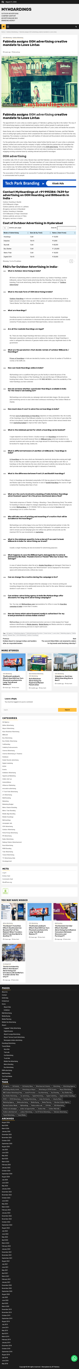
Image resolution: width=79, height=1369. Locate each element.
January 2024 (6, 1189)
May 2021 (5, 1270)
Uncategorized (7, 861)
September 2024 (7, 1173)
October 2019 (6, 1315)
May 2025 (5, 1155)
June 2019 (5, 1327)
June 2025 (5, 1152)
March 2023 (5, 1207)
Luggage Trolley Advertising (12, 1028)
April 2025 (5, 1158)
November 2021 (7, 1255)
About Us (5, 992)
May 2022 (5, 1237)
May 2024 (5, 1186)
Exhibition (7, 1010)
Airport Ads (7, 1007)
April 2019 (5, 1333)
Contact (4, 995)
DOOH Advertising (15, 1099)
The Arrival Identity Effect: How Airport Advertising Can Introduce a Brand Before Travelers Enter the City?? (13, 972)
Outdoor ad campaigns (10, 1108)
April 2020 (5, 1303)
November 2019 (7, 1312)
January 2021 (6, 1282)
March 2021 (5, 1276)
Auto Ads (7, 1049)
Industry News (57, 1099)
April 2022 (5, 1240)
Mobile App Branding (8, 814)
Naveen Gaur (11, 635)
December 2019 (7, 1309)
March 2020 (5, 1306)
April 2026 (5, 1125)
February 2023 (6, 1210)
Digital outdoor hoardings (67, 1096)
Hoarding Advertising (30, 1099)
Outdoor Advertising (18, 37)
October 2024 (6, 1170)
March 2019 (5, 1336)
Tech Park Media (7, 1076)
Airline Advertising (8, 725)
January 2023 (6, 1213)
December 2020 (7, 1285)
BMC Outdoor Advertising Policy (12, 1092)
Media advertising (22, 1102)
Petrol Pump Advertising (10, 833)
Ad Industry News (27, 1086)
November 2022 (7, 1219)
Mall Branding (6, 798)
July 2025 (5, 1149)
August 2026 (6, 1122)
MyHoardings (16, 9)
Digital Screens (8, 1031)
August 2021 (6, 1261)
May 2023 (5, 1204)
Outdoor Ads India (54, 1108)
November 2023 (7, 1195)
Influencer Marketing (8, 785)
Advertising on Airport (29, 1089)
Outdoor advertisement (10, 1112)
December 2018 (7, 1345)
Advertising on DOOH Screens (48, 1089)
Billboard (5, 735)
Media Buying (6, 1016)
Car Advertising (8, 1055)
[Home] (4, 26)
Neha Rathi (16, 687)
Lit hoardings (14, 459)
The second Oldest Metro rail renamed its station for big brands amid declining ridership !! (59, 641)
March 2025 (5, 1161)
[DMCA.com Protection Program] (5, 891)
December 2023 (7, 1192)
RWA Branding (6, 848)
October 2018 (6, 1348)
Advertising (56, 1086)
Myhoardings (16, 52)
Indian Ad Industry (44, 1099)
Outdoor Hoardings (17, 299)
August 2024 (6, 1177)
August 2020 (6, 1294)
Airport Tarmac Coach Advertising (14, 1037)
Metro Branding (8, 1064)
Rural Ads (5, 1079)
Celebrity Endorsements (10, 747)
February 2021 (6, 1279)
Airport (4, 1025)
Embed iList (5, 1001)
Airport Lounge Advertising (12, 1034)
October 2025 (6, 1140)
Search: (54, 228)
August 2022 (6, 1228)
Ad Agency (5, 722)
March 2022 (5, 1243)
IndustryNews (6, 782)
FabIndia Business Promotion (34, 633)
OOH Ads (48, 1105)
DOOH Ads (5, 998)
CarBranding (6, 744)
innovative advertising (9, 788)
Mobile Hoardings (7, 817)
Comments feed (7, 879)
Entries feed (6, 876)
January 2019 (6, 1342)
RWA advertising (7, 1070)
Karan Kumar (47, 633)
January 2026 (6, 1131)
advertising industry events (11, 1089)
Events (4, 769)
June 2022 (5, 1234)
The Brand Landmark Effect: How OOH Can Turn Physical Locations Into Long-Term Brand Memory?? (13, 680)
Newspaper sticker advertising (13, 1040)
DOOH (4, 766)
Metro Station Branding (9, 807)
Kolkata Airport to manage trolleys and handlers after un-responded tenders (20, 641)
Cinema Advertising (8, 750)
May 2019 (5, 1330)
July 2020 (5, 1297)
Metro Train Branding (9, 810)
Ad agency (10, 633)
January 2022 (6, 1249)
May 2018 (5, 1363)
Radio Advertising (7, 839)
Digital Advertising (37, 1096)
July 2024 (5, 1180)
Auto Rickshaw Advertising (36, 673)
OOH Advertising (7, 37)
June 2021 (5, 1267)
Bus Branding (55, 1092)
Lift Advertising (7, 795)
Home (4, 1004)
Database (5, 757)
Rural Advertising (7, 845)
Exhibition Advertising (9, 773)
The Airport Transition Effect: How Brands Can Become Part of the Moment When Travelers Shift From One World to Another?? (12, 931)
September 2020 (7, 1291)
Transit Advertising (8, 855)
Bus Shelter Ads (67, 1092)
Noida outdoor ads (36, 1105)
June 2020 (5, 1300)
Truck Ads (7, 1058)
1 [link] (71, 261)
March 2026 (5, 1128)
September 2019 (7, 1318)
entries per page (15, 228)
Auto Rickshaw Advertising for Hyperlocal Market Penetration (36, 682)
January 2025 (6, 1167)
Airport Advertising (8, 728)
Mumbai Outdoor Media (10, 1105)
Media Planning (6, 1019)
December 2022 (7, 1216)
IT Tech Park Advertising (10, 791)
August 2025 (6, 1146)
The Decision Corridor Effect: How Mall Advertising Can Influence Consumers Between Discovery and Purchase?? (65, 931)
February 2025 (6, 1164)
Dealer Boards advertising (10, 760)
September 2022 (7, 1225)
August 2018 (6, 1354)
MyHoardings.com (28, 604)
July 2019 (5, 1324)
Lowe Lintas (56, 633)
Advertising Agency (19, 633)
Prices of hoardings (17, 358)
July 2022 (5, 1231)
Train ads (6, 1052)
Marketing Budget (7, 804)
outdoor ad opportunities (27, 1108)
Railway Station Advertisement (12, 842)
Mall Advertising (7, 1013)
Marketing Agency (66, 633)
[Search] (76, 27)
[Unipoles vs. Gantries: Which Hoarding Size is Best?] (65, 662)
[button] (27, 233)
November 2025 (7, 1137)
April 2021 (5, 1273)
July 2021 (5, 1264)
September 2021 (7, 1258)
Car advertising (24, 1096)
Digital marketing (7, 763)
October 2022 (6, 1222)
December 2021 (7, 1252)
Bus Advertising (7, 738)
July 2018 (5, 1357)
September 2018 (7, 1351)
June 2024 (5, 1183)
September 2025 (7, 1143)
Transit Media (6, 1046)
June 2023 (5, 1201)
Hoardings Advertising (8, 1043)
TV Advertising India (8, 858)
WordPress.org (7, 882)
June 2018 (5, 1360)
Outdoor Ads (42, 1108)
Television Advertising (60, 1112)
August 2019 (6, 1321)
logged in (16, 702)
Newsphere (46, 1367)
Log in (4, 873)
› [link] (74, 261)
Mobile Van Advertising (9, 1022)
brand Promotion (30, 1092)
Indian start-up (7, 779)
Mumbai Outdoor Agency (62, 1102)
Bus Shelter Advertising (9, 741)
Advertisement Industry (43, 1086)
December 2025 (7, 1134)
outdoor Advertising (26, 1112)
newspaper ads (7, 823)
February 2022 (6, 1246)
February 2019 (6, 1339)
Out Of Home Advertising (42, 1112)
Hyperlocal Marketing (9, 776)
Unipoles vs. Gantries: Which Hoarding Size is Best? (64, 678)
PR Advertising (7, 836)
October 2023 (6, 1198)
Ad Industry (15, 1086)
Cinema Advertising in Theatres (12, 754)
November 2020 (7, 1288)
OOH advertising (41, 114)
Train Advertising (7, 852)
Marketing (5, 801)
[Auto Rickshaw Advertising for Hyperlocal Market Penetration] (39, 662)
